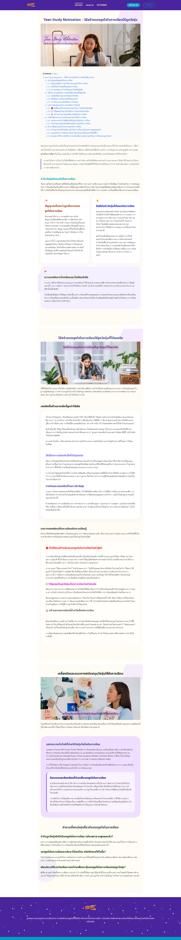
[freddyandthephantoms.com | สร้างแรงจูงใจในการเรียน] (48, 5)
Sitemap (102, 5)
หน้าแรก (79, 5)
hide (55, 74)
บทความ (90, 5)
